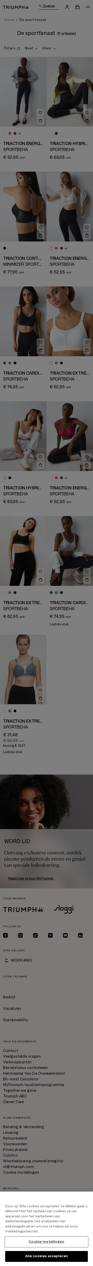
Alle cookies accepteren (46, 1256)
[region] (46, 1229)
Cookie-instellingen (46, 1242)
